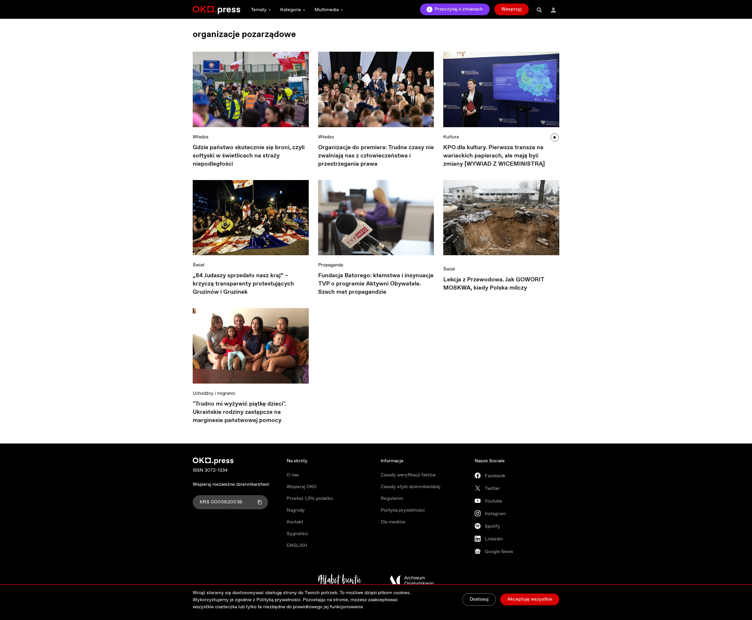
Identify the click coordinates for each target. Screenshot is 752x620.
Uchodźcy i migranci (214, 393)
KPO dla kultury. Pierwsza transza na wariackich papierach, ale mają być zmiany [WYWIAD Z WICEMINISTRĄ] (494, 156)
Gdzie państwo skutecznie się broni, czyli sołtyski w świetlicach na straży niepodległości (249, 156)
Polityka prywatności (403, 510)
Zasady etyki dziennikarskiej (410, 487)
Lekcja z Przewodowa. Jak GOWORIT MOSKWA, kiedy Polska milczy (493, 284)
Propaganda (330, 265)
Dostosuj (479, 599)
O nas (293, 475)
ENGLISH (297, 545)
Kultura (451, 137)
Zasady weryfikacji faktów (408, 475)
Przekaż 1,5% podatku (310, 498)
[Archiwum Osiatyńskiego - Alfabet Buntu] (340, 580)
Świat (198, 265)
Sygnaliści (297, 534)
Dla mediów (393, 522)
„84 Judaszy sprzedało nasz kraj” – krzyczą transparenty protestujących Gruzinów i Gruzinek (243, 284)
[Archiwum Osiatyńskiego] (412, 580)
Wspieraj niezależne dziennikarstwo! (231, 484)
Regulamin (392, 498)
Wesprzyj (511, 9)
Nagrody (296, 510)
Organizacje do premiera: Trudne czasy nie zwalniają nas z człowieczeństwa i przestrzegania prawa (376, 156)
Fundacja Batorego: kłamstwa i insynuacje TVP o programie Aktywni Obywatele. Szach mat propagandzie (376, 284)
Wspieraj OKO (301, 487)
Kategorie (290, 10)
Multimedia (327, 10)
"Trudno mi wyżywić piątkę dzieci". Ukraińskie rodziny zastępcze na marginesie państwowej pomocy (239, 412)
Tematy (259, 10)
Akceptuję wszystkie (529, 599)
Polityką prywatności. (279, 600)
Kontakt (295, 522)
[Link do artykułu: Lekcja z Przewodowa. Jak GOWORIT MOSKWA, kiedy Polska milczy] (501, 220)
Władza (200, 137)
